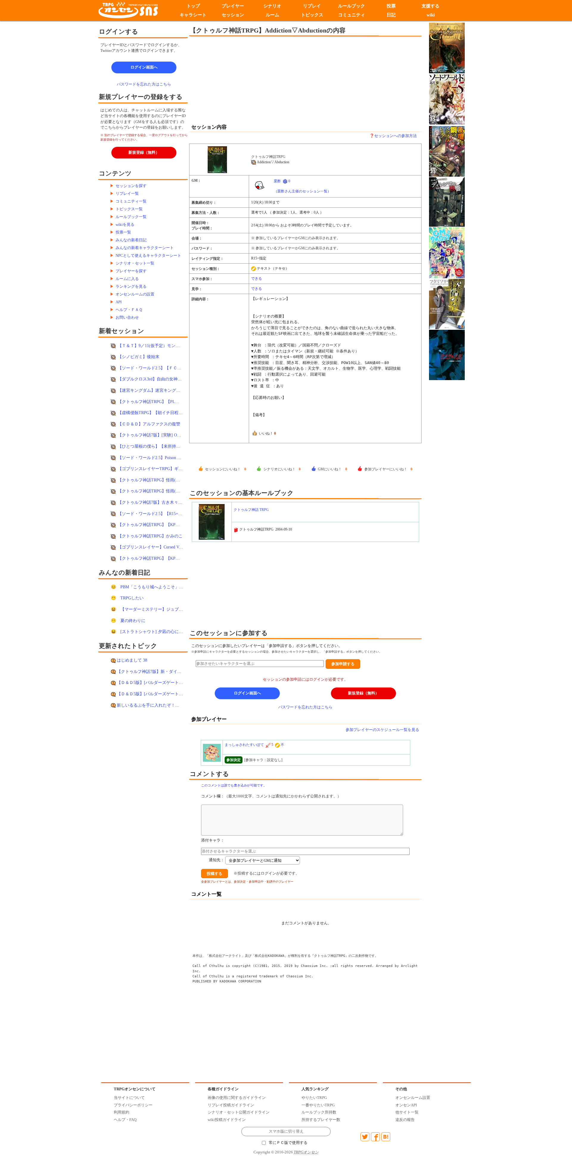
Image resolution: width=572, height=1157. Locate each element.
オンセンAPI (406, 1105)
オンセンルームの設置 (135, 294)
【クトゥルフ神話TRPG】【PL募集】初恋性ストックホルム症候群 (180, 401)
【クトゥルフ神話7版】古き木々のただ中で (158, 502)
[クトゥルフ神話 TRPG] (219, 159)
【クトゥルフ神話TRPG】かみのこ (150, 536)
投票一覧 (123, 232)
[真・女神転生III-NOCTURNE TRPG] (447, 354)
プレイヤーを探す (131, 271)
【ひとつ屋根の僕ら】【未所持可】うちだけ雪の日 (166, 446)
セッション (233, 15)
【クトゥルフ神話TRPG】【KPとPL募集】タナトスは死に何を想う (180, 558)
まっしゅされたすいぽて (244, 745)
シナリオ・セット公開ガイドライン (239, 1112)
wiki (431, 15)
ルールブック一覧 (131, 216)
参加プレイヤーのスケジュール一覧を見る (382, 729)
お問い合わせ (127, 317)
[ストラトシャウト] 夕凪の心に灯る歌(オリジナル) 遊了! (173, 631)
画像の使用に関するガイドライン (237, 1097)
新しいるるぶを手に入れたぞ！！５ (150, 705)
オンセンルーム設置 (412, 1097)
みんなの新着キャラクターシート (145, 247)
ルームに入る (127, 278)
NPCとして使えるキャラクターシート (148, 255)
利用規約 (121, 1112)
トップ (193, 6)
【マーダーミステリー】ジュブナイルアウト (162, 609)
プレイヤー (233, 6)
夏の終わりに (132, 620)
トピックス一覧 (129, 209)
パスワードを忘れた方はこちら (144, 84)
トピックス (312, 15)
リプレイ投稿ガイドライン (231, 1105)
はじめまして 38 (132, 660)
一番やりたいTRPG (318, 1105)
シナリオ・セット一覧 (135, 263)
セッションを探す (131, 185)
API (119, 302)
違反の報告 (405, 1119)
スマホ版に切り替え (286, 1131)
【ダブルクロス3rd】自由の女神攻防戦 (154, 379)
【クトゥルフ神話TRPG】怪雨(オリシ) (154, 480)
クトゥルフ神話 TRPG (251, 510)
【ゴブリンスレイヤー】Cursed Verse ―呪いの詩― (165, 547)
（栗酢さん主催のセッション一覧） (302, 191)
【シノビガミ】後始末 (138, 356)
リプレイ (312, 6)
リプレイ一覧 (127, 193)
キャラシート (193, 15)
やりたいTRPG (314, 1097)
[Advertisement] (256, 79)
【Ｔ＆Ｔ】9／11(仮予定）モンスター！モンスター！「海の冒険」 (180, 345)
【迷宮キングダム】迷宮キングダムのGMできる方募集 (169, 390)
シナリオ (272, 6)
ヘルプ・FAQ (125, 1119)
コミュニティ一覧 (131, 201)
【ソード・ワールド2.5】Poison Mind (152, 457)
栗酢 (277, 181)
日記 (391, 15)
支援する (431, 6)
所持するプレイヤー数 (320, 1119)
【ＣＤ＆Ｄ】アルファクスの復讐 (149, 424)
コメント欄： (271, 796)
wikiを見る (125, 224)
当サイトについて (129, 1097)
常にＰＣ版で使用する (288, 1143)
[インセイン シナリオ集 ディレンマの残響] (447, 201)
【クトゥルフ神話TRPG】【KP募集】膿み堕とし (163, 524)
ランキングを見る (131, 286)
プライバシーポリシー (133, 1105)
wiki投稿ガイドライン (227, 1119)
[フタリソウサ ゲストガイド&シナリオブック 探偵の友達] (447, 303)
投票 (391, 6)
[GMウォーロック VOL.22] (447, 252)
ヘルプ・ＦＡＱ (129, 309)
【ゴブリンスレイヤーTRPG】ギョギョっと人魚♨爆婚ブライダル (179, 468)
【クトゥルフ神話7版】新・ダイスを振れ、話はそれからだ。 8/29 (178, 671)
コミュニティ (351, 15)
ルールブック (351, 6)
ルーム (272, 15)
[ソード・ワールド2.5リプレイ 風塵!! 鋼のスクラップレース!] (447, 151)
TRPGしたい (132, 597)
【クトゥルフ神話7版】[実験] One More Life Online (165, 435)
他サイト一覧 (407, 1112)
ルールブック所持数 (318, 1112)
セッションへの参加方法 (395, 135)
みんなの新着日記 (131, 240)
